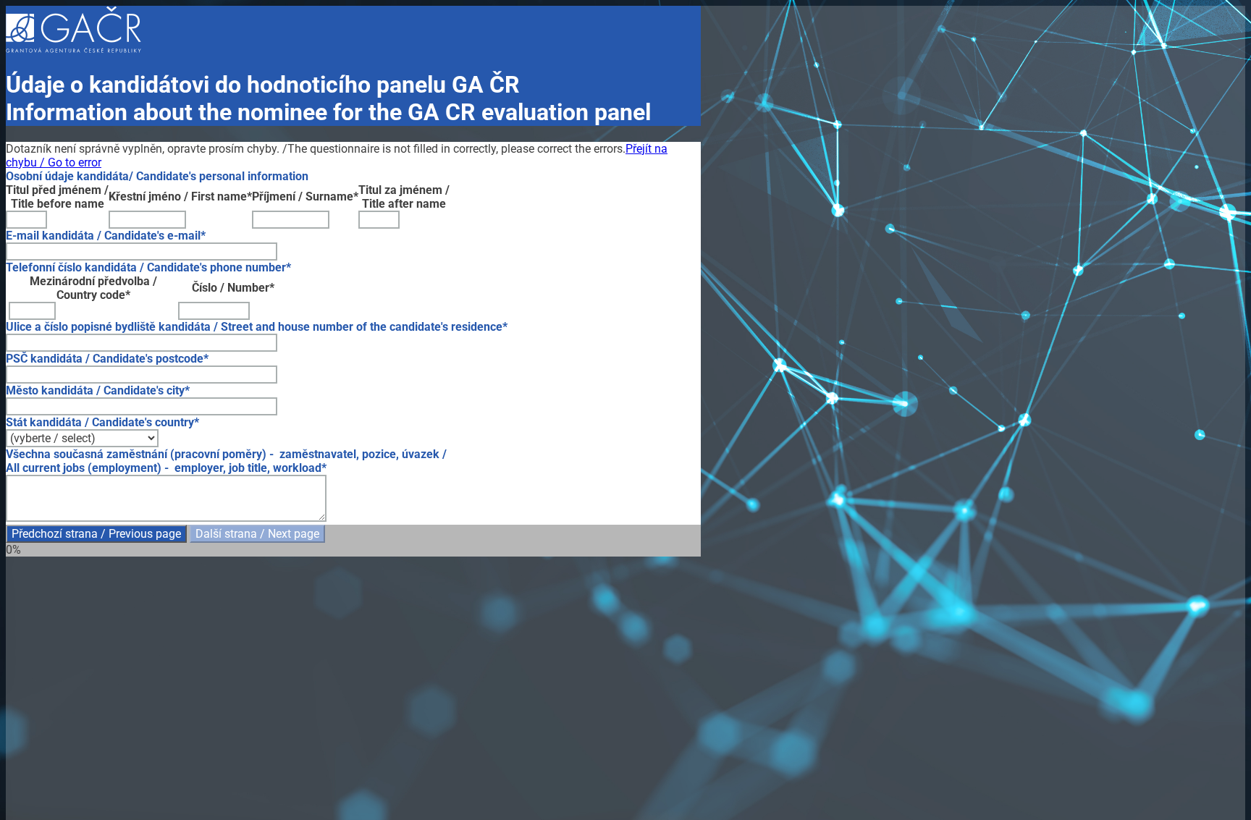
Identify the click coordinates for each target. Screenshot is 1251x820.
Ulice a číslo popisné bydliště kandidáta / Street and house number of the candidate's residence (254, 327)
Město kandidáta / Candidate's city (95, 390)
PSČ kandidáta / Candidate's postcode (104, 358)
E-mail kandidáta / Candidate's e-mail (103, 235)
